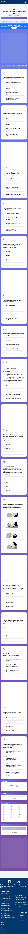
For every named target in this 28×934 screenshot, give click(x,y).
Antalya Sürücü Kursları (5, 906)
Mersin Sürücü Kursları (5, 908)
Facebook (22, 915)
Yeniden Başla (14, 832)
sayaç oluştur (3, 929)
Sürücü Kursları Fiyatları (6, 895)
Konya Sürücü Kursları (5, 905)
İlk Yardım (16, 21)
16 (3, 819)
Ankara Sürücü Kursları (5, 898)
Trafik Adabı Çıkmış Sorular (20, 902)
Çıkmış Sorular (9, 65)
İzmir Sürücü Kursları (5, 900)
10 (3, 814)
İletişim (2, 924)
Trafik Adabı (23, 21)
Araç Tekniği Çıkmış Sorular (20, 906)
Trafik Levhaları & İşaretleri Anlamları (8, 917)
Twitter (21, 919)
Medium (21, 920)
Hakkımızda (3, 926)
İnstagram (22, 913)
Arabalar (2, 919)
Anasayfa (3, 65)
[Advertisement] (14, 48)
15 (19, 817)
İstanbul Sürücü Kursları (6, 896)
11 (11, 814)
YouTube (21, 917)
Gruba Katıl (14, 27)
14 (11, 817)
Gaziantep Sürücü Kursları (6, 910)
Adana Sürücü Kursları (5, 903)
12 (19, 814)
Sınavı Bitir (14, 828)
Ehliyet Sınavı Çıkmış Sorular (7, 21)
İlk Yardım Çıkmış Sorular (20, 901)
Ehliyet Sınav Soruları (19, 899)
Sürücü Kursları (4, 893)
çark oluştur (3, 932)
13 (3, 817)
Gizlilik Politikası (4, 927)
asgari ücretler (4, 931)
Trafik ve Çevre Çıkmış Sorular (21, 904)
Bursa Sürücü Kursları (5, 901)
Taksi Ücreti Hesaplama (5, 915)
